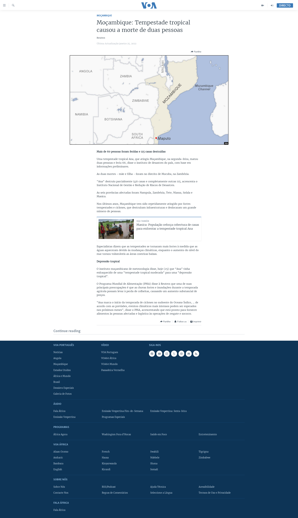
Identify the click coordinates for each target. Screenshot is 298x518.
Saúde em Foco (158, 434)
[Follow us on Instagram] (167, 354)
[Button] (196, 52)
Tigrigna (203, 451)
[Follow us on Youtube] (159, 354)
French (106, 451)
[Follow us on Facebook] (152, 354)
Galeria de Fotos (62, 393)
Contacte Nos (60, 492)
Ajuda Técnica (158, 486)
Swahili (154, 451)
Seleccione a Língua (161, 492)
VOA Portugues (109, 352)
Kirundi (106, 469)
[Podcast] (181, 354)
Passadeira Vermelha (112, 370)
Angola (57, 358)
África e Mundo (62, 376)
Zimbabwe (204, 457)
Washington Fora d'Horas (116, 434)
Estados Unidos (62, 370)
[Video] (262, 5)
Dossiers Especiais (63, 387)
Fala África (59, 411)
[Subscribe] (189, 354)
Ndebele (154, 457)
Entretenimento (208, 434)
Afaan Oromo (60, 451)
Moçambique (104, 15)
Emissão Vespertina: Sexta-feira (168, 411)
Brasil (56, 381)
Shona (153, 463)
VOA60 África (108, 358)
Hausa (105, 457)
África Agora (60, 434)
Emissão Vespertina (64, 417)
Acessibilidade (206, 486)
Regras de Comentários (115, 492)
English (57, 469)
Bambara (58, 463)
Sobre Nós (59, 486)
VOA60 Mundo (109, 364)
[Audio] (272, 5)
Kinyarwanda (109, 463)
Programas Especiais (113, 417)
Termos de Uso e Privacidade (215, 492)
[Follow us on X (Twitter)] (174, 354)
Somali (154, 469)
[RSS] (196, 354)
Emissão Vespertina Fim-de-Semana (122, 411)
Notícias (58, 352)
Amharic (58, 457)
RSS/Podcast (109, 486)
